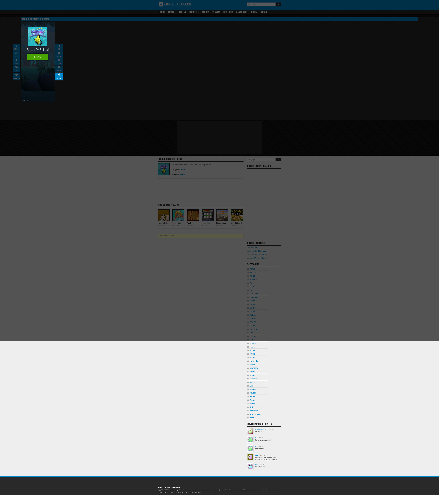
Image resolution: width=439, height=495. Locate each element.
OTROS (252, 386)
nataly (257, 455)
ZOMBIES (253, 417)
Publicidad (176, 487)
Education (253, 343)
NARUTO (252, 382)
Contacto (167, 487)
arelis (256, 464)
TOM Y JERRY (254, 410)
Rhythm (252, 400)
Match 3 (252, 371)
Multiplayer (253, 378)
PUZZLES (253, 396)
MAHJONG (253, 364)
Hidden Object (254, 361)
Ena (256, 438)
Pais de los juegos (173, 490)
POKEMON (253, 393)
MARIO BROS (254, 368)
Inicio (160, 487)
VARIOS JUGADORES (256, 414)
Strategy (252, 403)
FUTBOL (252, 354)
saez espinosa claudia (261, 429)
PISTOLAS (253, 389)
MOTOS (252, 375)
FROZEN (252, 350)
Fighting (252, 347)
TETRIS (252, 407)
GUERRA (252, 357)
